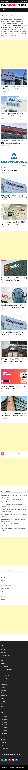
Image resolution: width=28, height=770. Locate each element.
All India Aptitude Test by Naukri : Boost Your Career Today (14, 387)
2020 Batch (4, 730)
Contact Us (4, 745)
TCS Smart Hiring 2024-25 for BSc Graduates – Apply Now (12, 360)
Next (19, 453)
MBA (2, 591)
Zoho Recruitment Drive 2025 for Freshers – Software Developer (13, 306)
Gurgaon (3, 690)
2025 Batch (4, 716)
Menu (4, 9)
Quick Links (4, 740)
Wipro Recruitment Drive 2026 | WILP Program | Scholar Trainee (13, 87)
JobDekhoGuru (20, 767)
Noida (2, 704)
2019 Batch (4, 733)
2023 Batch (4, 722)
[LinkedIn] (22, 1)
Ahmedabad (4, 682)
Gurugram (3, 693)
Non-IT (3, 597)
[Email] (26, 1)
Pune (2, 707)
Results (3, 599)
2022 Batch (4, 725)
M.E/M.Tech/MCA (5, 588)
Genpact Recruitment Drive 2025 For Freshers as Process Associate (13, 414)
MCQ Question (5, 594)
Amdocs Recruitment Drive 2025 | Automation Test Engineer (14, 278)
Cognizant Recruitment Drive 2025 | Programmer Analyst (12, 333)
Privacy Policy (5, 748)
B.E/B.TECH (4, 577)
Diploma (3, 583)
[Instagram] (20, 1)
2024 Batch (4, 719)
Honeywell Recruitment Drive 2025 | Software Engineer (12, 141)
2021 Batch (4, 728)
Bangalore (4, 684)
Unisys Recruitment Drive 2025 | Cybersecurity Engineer (13, 223)
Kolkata (3, 698)
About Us (3, 742)
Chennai (3, 687)
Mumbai (3, 701)
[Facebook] (18, 1)
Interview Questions (6, 586)
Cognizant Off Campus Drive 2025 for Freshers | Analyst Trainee (14, 196)
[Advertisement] (14, 54)
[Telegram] (24, 1)
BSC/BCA (3, 580)
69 (14, 453)
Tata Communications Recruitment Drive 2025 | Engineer (14, 168)
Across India (4, 679)
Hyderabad (4, 695)
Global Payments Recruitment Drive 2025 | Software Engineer (13, 114)
